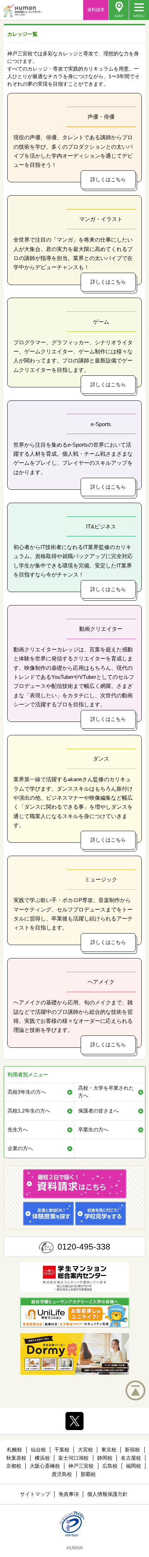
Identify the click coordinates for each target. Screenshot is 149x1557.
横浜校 (42, 1458)
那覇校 (88, 1474)
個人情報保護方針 (107, 1494)
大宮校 (85, 1449)
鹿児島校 (62, 1474)
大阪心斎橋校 (45, 1466)
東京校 (108, 1449)
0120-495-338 (84, 1246)
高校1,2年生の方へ (29, 1111)
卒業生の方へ (93, 1129)
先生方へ (18, 1129)
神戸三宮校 (81, 1466)
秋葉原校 (16, 1458)
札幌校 (14, 1449)
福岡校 (133, 1466)
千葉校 (61, 1449)
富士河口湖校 (73, 1458)
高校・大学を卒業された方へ (106, 1091)
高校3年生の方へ (27, 1092)
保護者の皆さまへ (98, 1111)
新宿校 (132, 1449)
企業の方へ (20, 1148)
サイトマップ (35, 1494)
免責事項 (69, 1494)
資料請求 (96, 9)
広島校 (110, 1466)
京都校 (13, 1466)
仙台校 (38, 1449)
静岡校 (104, 1458)
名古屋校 (131, 1458)
